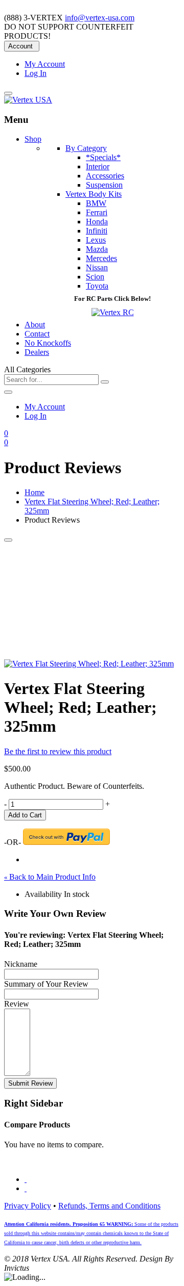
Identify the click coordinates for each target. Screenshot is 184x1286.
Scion (95, 276)
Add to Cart (25, 815)
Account (20, 46)
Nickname (20, 964)
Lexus (96, 240)
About (35, 324)
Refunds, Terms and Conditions (109, 1205)
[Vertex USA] (28, 99)
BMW (96, 203)
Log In (36, 73)
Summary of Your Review (46, 984)
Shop (33, 139)
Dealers (37, 352)
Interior (97, 166)
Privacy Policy (27, 1205)
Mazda (97, 249)
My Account (45, 64)
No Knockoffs (48, 343)
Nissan (97, 267)
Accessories (105, 175)
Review (16, 1003)
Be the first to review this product (57, 751)
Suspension (104, 185)
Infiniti (96, 230)
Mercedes (101, 258)
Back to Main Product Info (50, 876)
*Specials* (103, 157)
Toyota (97, 285)
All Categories (27, 369)
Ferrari (96, 212)
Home (34, 492)
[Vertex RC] (112, 312)
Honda (97, 221)
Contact (37, 333)
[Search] (105, 381)
